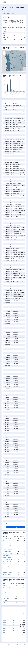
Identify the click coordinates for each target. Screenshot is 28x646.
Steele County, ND (6, 566)
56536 (4, 622)
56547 (4, 626)
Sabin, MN (5, 600)
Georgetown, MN (6, 592)
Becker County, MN (7, 538)
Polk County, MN (6, 555)
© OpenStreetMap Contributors (20, 71)
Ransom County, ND (7, 557)
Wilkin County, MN (7, 574)
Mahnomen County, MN (8, 549)
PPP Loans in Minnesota (9, 11)
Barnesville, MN (6, 587)
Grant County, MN (6, 547)
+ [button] (4, 52)
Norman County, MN (7, 551)
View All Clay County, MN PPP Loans (16, 527)
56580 (4, 636)
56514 (4, 613)
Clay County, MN (6, 542)
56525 (4, 618)
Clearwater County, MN (8, 545)
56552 (4, 630)
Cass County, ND (6, 540)
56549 (4, 628)
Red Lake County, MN (7, 559)
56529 (4, 620)
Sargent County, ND (7, 563)
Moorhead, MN (6, 598)
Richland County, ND (7, 561)
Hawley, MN (5, 596)
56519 (4, 615)
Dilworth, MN (6, 589)
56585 (4, 639)
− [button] (4, 54)
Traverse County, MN (7, 570)
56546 (4, 624)
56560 (4, 634)
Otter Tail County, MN (7, 553)
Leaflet (13, 71)
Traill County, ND (6, 568)
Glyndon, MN (6, 594)
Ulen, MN (5, 602)
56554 (4, 632)
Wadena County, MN (7, 572)
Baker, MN (5, 585)
